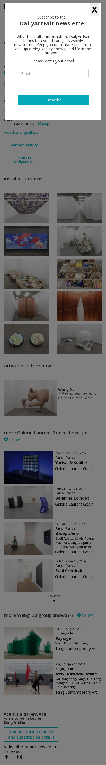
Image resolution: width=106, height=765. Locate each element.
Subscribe (53, 100)
